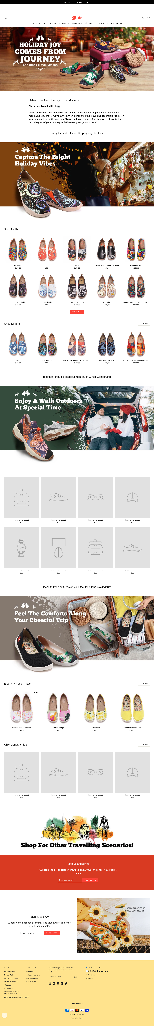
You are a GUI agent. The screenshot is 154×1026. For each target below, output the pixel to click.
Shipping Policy (9, 972)
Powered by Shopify (77, 1018)
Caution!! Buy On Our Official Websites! (11, 993)
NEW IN (52, 23)
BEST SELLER (39, 23)
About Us (7, 985)
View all (77, 312)
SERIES (102, 23)
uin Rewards (8, 988)
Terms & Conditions (11, 982)
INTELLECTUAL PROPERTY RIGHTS (16, 997)
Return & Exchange (11, 978)
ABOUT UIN (116, 23)
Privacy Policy (9, 975)
